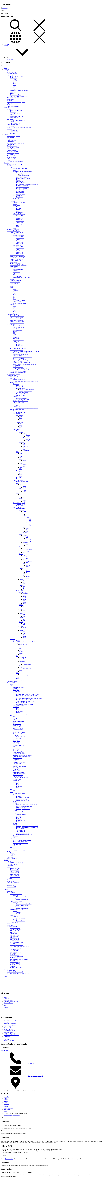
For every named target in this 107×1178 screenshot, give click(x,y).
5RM (24, 586)
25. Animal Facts (14, 960)
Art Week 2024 (20, 191)
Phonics (18, 206)
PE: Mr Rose (16, 365)
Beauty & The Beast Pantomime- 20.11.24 (26, 695)
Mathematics (19, 181)
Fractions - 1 (19, 816)
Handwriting (19, 212)
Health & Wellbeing (12, 858)
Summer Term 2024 (15, 877)
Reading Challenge (18, 779)
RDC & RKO (26, 446)
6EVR (24, 637)
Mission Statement (11, 72)
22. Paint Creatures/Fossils (16, 956)
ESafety (9, 923)
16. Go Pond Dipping (15, 947)
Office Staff (13, 92)
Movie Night (16, 749)
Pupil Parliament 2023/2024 (17, 909)
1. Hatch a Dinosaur (15, 928)
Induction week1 (20, 192)
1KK (30, 520)
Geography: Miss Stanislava (20, 368)
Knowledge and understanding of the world (27, 184)
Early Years (10, 165)
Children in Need (17, 734)
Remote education (11, 155)
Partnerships (16, 384)
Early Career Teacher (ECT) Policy (15, 143)
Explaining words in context (23, 809)
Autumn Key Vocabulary (19, 850)
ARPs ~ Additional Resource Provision (19, 96)
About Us (6, 69)
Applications (10, 59)
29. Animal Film (14, 966)
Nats (17, 787)
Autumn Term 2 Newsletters (17, 317)
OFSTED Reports (11, 148)
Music (14, 334)
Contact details (10, 141)
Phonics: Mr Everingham (19, 371)
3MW (20, 666)
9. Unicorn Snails (14, 939)
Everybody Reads (17, 276)
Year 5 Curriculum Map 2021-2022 (22, 840)
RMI (24, 447)
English (12, 286)
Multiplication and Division (23, 800)
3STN (24, 619)
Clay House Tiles (20, 736)
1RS (20, 453)
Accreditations (10, 99)
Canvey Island (16, 741)
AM (24, 433)
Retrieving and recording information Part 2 (27, 827)
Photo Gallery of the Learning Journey (22, 171)
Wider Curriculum (11, 324)
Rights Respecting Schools (13, 374)
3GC (24, 569)
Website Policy (7, 1109)
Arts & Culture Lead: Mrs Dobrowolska (23, 352)
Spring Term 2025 (14, 874)
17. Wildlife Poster (14, 949)
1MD (20, 457)
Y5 (17, 647)
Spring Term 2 (19, 219)
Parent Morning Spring (19, 752)
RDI (24, 449)
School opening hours (12, 157)
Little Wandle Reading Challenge (18, 265)
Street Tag (12, 133)
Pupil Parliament (11, 892)
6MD (24, 633)
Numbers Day (16, 748)
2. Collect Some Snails (15, 929)
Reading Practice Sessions (16, 259)
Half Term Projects (17, 844)
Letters (8, 867)
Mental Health (10, 126)
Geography (16, 337)
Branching (18, 344)
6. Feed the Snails (14, 935)
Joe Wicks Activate (14, 131)
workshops (16, 198)
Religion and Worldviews (22, 187)
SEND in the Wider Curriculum (18, 348)
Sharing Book (13, 262)
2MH (20, 467)
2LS (24, 616)
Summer (21, 510)
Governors (6, 969)
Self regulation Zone (24, 175)
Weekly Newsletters (15, 233)
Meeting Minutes (20, 918)
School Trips (16, 780)
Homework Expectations (13, 229)
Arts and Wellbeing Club (22, 399)
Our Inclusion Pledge (12, 73)
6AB (24, 634)
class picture (29, 556)
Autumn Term (16, 688)
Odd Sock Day (17, 763)
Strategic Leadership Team (16, 76)
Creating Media (20, 342)
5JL (23, 588)
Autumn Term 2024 (15, 875)
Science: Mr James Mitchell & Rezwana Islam (24, 364)
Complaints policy (11, 140)
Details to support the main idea (24, 834)
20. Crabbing (13, 953)
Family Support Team (15, 95)
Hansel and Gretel (27, 664)
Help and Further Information (17, 267)
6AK (24, 632)
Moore (21, 428)
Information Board (17, 195)
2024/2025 (12, 915)
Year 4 (14, 86)
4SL (24, 581)
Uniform (9, 888)
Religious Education (18, 330)
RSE (14, 790)
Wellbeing (6, 107)
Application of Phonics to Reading (21, 277)
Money (18, 821)
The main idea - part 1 (21, 830)
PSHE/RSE (16, 328)
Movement (9, 129)
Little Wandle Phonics (18, 705)
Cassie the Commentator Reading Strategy (26, 804)
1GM (20, 456)
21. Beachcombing (14, 955)
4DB (24, 582)
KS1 (20, 418)
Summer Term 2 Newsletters (17, 323)
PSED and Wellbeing (21, 177)
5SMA (24, 627)
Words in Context (20, 807)
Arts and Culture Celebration (17, 409)
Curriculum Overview (18, 687)
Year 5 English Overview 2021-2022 (22, 841)
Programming (19, 345)
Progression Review (18, 269)
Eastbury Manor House (19, 732)
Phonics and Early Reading (13, 231)
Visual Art (12, 639)
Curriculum (6, 163)
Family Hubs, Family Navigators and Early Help (19, 127)
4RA (24, 583)
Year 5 (14, 87)
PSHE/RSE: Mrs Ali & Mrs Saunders (22, 357)
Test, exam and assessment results (15, 161)
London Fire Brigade (18, 751)
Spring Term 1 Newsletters (16, 318)
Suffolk (21, 484)
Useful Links (10, 891)
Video (30, 541)
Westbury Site (19, 422)
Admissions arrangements (13, 136)
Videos (27, 436)
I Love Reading (14, 283)
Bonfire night (26, 675)
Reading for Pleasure (15, 263)
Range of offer (13, 382)
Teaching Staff (13, 78)
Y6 (17, 643)
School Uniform (11, 158)
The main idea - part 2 (21, 831)
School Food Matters (21, 386)
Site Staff (12, 93)
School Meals (10, 881)
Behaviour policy (11, 137)
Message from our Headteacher (14, 164)
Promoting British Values (13, 106)
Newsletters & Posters (15, 113)
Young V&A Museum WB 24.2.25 (25, 701)
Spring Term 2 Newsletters (16, 320)
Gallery (15, 204)
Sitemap (6, 1106)
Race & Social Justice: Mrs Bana (21, 354)
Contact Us (6, 45)
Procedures (13, 112)
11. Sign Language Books (16, 942)
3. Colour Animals (14, 930)
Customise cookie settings (19, 1133)
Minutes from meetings (22, 896)
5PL (20, 473)
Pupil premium (10, 154)
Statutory (6, 134)
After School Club (11, 887)
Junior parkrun (13, 130)
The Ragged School (18, 728)
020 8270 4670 (31, 1063)
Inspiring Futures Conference (26, 389)
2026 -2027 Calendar (12, 864)
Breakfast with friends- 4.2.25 (23, 700)
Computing (16, 341)
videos (24, 462)
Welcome (9, 70)
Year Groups (10, 684)
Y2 (20, 674)
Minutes (15, 911)
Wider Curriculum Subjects (16, 325)
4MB (24, 623)
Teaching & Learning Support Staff (18, 90)
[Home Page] (4, 8)
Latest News (10, 865)
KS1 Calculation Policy (19, 300)
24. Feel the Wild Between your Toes (19, 959)
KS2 (20, 419)
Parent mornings (17, 725)
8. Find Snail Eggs (14, 938)
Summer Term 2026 (15, 868)
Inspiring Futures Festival (25, 391)
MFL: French (16, 338)
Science (12, 304)
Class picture (29, 549)
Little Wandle (19, 197)
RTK (24, 607)
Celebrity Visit (16, 406)
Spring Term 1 (19, 218)
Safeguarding (10, 119)
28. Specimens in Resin (16, 964)
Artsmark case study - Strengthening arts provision (25, 381)
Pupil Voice (10, 857)
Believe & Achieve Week (16, 377)
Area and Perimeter (21, 814)
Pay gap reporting (11, 150)
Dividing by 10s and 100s (22, 797)
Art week (15, 411)
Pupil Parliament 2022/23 (16, 901)
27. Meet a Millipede (15, 963)
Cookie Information (8, 1108)
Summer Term (16, 691)
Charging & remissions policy (14, 138)
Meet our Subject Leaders (16, 350)
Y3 (17, 660)
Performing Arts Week (18, 507)
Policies (9, 104)
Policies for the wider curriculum (18, 372)
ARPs (8, 851)
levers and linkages (27, 668)
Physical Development (21, 182)
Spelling (15, 802)
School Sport (10, 925)
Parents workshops (17, 223)
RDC (24, 443)
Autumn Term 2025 (15, 871)
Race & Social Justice (18, 327)
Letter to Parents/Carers (19, 793)
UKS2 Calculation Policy (19, 303)
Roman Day (22, 661)
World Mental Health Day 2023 (21, 777)
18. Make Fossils (14, 950)
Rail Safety (16, 742)
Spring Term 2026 (14, 870)
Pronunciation (16, 272)
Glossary (15, 273)
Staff (14, 170)
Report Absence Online (16, 110)
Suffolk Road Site (20, 504)
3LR (24, 573)
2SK (20, 459)
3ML (24, 620)
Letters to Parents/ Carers (19, 811)
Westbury (21, 488)
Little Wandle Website (15, 280)
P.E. (14, 333)
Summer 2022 (22, 592)
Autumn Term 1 (20, 215)
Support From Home (15, 266)
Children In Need (17, 758)
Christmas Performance (19, 773)
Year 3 (14, 85)
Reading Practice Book (15, 260)
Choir (14, 403)
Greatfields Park (17, 759)
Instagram (6, 44)
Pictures (28, 435)
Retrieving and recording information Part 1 (27, 826)
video (27, 558)
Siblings (12, 279)
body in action (22, 646)
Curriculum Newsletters (13, 314)
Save (14, 1176)
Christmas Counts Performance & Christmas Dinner (29, 698)
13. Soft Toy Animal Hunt (16, 945)
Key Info (6, 860)
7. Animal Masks (14, 936)
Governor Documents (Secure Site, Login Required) (20, 973)
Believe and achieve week (19, 412)
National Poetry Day (18, 480)
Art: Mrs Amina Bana (18, 358)
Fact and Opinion (20, 828)
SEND (8, 160)
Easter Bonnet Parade (18, 721)
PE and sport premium (12, 151)
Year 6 (14, 89)
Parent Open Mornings (22, 714)
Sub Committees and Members (23, 904)
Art (14, 347)
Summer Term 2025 (15, 872)
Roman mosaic (23, 657)
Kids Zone (6, 889)
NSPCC (12, 121)
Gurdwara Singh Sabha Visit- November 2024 (27, 694)
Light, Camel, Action (18, 726)
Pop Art (21, 654)
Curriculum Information (19, 202)
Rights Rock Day (17, 724)
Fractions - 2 (19, 817)
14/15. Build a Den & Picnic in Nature (19, 946)
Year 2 (14, 83)
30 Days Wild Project (12, 926)
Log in (5, 976)
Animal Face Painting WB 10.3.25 (24, 704)
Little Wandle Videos (15, 282)
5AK (20, 474)
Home (5, 68)
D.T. (14, 739)
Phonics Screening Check (16, 232)
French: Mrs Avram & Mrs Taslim (21, 369)
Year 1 (14, 82)
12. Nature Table (14, 943)
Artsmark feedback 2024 (19, 379)
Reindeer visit (16, 413)
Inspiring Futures (20, 388)
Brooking (21, 420)
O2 (17, 405)
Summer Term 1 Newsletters (17, 321)
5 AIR (20, 653)
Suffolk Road (19, 415)
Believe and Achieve (18, 729)
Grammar (15, 810)
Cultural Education (11, 375)
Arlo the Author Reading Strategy (24, 806)
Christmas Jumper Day (18, 772)
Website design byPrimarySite (12, 1115)
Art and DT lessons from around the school (24, 641)
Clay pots (18, 738)
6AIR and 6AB (23, 644)
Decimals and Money (21, 799)
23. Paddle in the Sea (15, 957)
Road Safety (16, 731)
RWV (14, 719)
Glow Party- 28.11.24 (21, 697)
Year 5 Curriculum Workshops (20, 843)
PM (23, 437)
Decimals (18, 796)
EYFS (21, 416)
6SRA (24, 636)
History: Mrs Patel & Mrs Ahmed (21, 362)
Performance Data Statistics (13, 97)
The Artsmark (13, 378)
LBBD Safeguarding (15, 123)
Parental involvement (21, 188)
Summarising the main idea (23, 833)
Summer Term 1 (20, 221)
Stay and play (22, 189)
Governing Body (11, 970)
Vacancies (9, 100)
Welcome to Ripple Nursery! (20, 168)
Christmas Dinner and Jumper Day (21, 756)
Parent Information (17, 205)
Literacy (18, 180)
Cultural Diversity (17, 743)
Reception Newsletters (18, 235)
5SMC (24, 629)
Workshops (16, 707)
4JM (24, 624)
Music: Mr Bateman (18, 367)
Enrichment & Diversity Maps (14, 683)
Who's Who (10, 75)
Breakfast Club (10, 885)
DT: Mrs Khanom (17, 361)
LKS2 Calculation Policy (19, 301)
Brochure (18, 208)
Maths (17, 211)
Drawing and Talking (21, 398)
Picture (30, 539)
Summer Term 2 (20, 222)
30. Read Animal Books (16, 967)
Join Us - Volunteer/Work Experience (16, 102)
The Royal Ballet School (22, 392)
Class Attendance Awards (16, 116)
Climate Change (14, 922)
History (15, 335)
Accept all (9, 1133)
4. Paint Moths (13, 932)
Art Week (15, 735)
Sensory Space (20, 172)
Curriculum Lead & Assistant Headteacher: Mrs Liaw (26, 351)
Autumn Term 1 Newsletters (17, 316)
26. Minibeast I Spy (15, 962)
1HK (24, 612)
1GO (20, 454)
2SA (20, 463)
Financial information (12, 146)
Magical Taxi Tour (20, 395)
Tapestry (18, 199)
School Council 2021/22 (16, 894)
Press (8, 884)
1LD (24, 552)
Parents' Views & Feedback (17, 255)
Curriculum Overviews (12, 681)
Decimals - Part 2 (20, 820)
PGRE (14, 228)
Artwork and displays (18, 680)
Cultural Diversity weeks (19, 503)
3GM (24, 575)
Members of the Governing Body (15, 972)
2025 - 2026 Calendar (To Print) (15, 862)
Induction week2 (20, 194)
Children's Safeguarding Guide (17, 120)
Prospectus (9, 103)
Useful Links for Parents (13, 882)
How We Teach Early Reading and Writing (20, 257)
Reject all (3, 1133)
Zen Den (21, 174)
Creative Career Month (19, 402)
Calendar (9, 861)
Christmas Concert (17, 429)
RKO (24, 445)
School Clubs (10, 879)
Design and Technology (19, 745)
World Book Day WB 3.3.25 (23, 702)
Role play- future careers (22, 185)
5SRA (21, 471)
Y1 (20, 677)
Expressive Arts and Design (23, 178)
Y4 (17, 656)
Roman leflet (22, 658)
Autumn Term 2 (20, 216)
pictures (24, 486)
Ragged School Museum (19, 762)
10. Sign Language (14, 940)
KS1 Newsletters (17, 245)
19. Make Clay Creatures (16, 952)
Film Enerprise (20, 385)
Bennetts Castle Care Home (23, 394)
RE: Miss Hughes (17, 355)
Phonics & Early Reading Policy (18, 256)
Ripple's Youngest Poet (22, 481)
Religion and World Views (19, 753)
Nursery (15, 79)
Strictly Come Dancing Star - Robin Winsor (27, 408)
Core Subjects (10, 284)
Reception (15, 80)
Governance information (13, 147)
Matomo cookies (9, 1159)
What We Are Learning (19, 214)
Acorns (12, 853)
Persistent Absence (14, 117)
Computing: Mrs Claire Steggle (21, 359)
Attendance (10, 109)
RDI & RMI (26, 450)
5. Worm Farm (13, 933)
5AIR (24, 589)
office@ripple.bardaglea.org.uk (35, 1076)
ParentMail (9, 878)
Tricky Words (16, 274)
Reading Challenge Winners (20, 766)
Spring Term (16, 690)
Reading (18, 209)
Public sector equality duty (13, 153)
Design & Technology (18, 340)
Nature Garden (17, 770)
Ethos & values (10, 144)
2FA (20, 469)
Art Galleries (16, 640)
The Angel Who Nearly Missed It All (22, 755)
